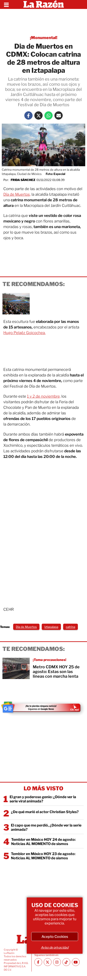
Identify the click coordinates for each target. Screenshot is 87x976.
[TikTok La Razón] (66, 962)
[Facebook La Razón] (28, 115)
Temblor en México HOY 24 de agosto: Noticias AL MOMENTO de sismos (43, 841)
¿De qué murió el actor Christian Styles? (45, 812)
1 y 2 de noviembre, (43, 396)
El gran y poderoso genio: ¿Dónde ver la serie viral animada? (43, 799)
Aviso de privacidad (54, 947)
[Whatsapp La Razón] (48, 115)
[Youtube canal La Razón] (76, 962)
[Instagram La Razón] (57, 962)
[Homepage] (43, 4)
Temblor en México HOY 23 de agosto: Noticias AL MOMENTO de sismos (43, 856)
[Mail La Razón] (58, 115)
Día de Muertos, (17, 194)
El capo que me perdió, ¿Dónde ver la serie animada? (46, 827)
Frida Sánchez (23, 180)
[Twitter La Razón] (38, 115)
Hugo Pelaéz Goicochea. (24, 332)
